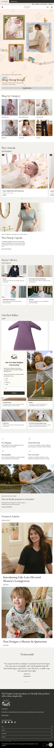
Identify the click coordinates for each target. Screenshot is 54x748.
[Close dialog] (51, 352)
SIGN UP (14, 393)
